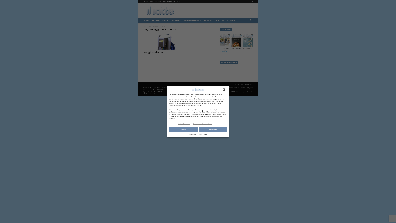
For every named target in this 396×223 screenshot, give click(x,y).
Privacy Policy (203, 134)
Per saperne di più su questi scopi (202, 124)
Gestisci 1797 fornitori (184, 124)
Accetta (183, 129)
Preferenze (213, 129)
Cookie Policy (192, 134)
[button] (224, 89)
